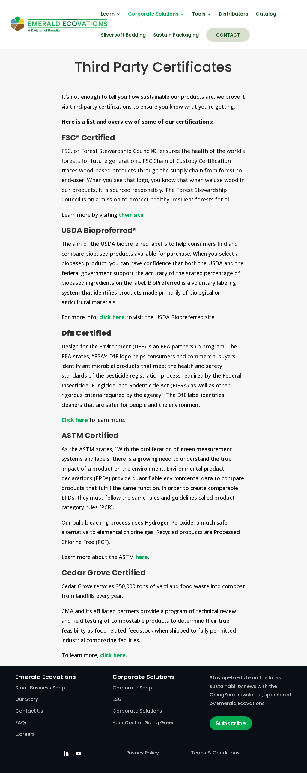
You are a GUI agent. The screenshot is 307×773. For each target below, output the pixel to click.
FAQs (21, 722)
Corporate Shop (132, 687)
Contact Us (29, 710)
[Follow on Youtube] (78, 753)
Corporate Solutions (153, 14)
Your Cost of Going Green (143, 722)
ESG (117, 699)
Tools (198, 14)
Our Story (26, 699)
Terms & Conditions (215, 752)
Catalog (266, 14)
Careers (25, 734)
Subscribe (231, 723)
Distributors (233, 14)
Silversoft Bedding (123, 35)
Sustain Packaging (176, 35)
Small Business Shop (40, 687)
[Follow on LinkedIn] (66, 753)
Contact (228, 34)
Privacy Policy (142, 752)
